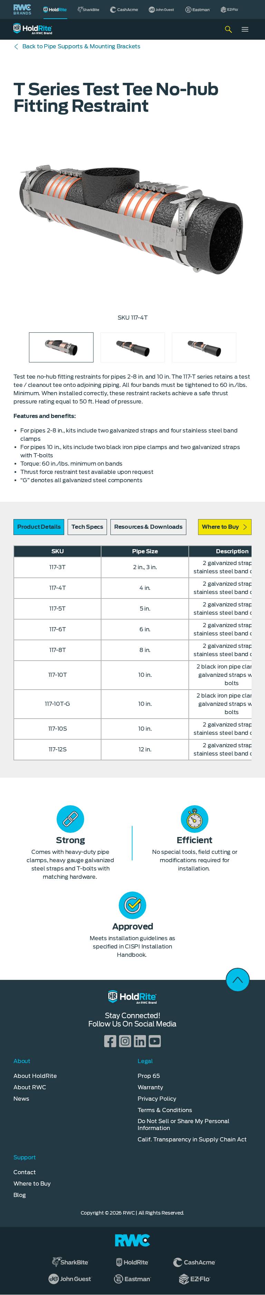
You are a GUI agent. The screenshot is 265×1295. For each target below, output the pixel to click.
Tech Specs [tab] (87, 527)
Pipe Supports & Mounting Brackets (81, 46)
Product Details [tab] (38, 527)
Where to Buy (220, 527)
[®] (55, 9)
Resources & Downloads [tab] (148, 527)
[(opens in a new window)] (89, 9)
